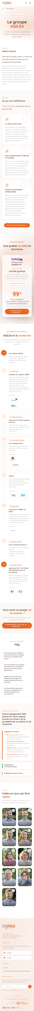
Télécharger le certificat (18, 283)
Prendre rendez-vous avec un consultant (16, 625)
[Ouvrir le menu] (30, 3)
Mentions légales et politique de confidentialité (16, 971)
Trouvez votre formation (15, 311)
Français (7, 1007)
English (16, 1007)
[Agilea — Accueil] (6, 3)
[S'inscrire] (30, 986)
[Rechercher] (26, 3)
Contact (5, 967)
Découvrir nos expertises (16, 225)
